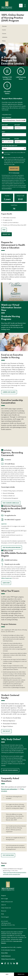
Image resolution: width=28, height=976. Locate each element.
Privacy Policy (4, 953)
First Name (5, 124)
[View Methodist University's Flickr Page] (17, 963)
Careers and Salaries (9, 392)
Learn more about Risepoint (7, 188)
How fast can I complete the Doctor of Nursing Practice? (15, 838)
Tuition (4, 41)
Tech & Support (5, 917)
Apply (7, 974)
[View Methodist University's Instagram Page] (8, 963)
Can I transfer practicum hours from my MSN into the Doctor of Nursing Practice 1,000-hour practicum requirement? (16, 828)
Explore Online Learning (10, 770)
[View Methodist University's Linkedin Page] (14, 963)
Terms (13, 164)
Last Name (17, 124)
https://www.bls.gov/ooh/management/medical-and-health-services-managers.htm (14, 873)
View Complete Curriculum (11, 503)
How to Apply (4, 898)
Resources (3, 911)
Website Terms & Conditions (8, 959)
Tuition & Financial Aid (7, 902)
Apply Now (4, 524)
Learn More (6, 583)
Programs (3, 895)
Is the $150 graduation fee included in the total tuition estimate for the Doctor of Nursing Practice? (15, 847)
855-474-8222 (16, 173)
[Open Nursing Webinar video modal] (14, 291)
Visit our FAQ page (8, 855)
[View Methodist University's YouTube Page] (2, 963)
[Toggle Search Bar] (21, 5)
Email (3, 131)
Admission (4, 37)
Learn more (4, 947)
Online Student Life (6, 908)
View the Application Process (12, 547)
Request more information (9, 789)
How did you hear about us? (9, 145)
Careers (4, 30)
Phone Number (6, 138)
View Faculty (6, 731)
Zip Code (16, 138)
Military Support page (6, 578)
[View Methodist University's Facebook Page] (5, 963)
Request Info (6, 234)
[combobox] (14, 120)
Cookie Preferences (6, 956)
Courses (4, 33)
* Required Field (6, 114)
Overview (4, 26)
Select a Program (6, 117)
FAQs (4, 230)
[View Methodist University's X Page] (11, 963)
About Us (3, 905)
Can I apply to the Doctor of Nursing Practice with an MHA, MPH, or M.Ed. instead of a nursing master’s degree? (15, 806)
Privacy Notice (23, 187)
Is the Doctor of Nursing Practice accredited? (14, 797)
